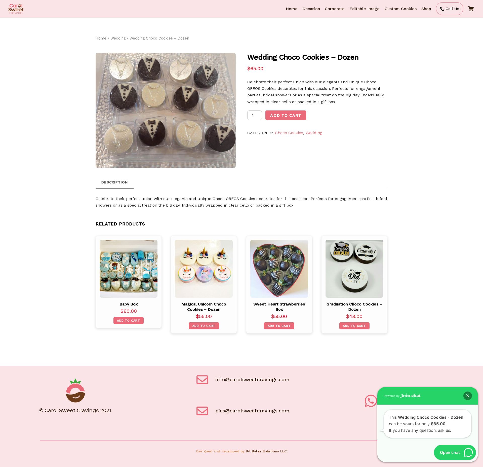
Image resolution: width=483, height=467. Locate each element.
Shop (426, 8)
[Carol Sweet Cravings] (16, 13)
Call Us (451, 8)
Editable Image (364, 8)
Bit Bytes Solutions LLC (266, 451)
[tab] (115, 182)
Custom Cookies (401, 8)
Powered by (392, 396)
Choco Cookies (289, 132)
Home (292, 8)
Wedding (118, 38)
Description (114, 182)
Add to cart (285, 115)
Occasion (311, 8)
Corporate (335, 8)
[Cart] (471, 9)
